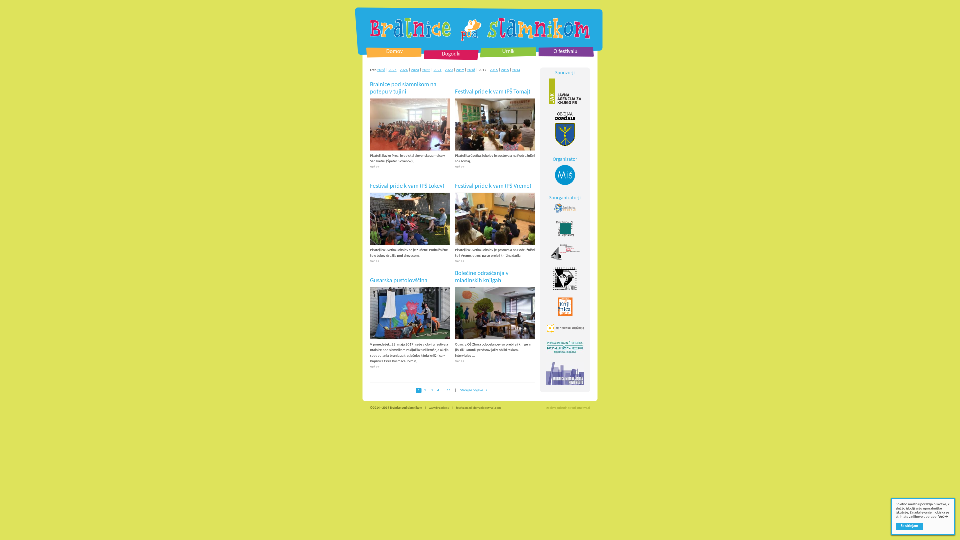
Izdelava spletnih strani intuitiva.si (568, 408)
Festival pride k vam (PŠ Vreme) (493, 186)
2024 (404, 70)
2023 (415, 70)
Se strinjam (909, 526)
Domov (394, 51)
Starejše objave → (473, 390)
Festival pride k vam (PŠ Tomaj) (492, 92)
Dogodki (451, 54)
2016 (494, 70)
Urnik (508, 51)
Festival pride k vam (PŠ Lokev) (407, 186)
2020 (449, 70)
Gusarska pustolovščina (399, 281)
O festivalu (566, 51)
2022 (426, 70)
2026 (381, 70)
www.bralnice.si (439, 408)
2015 (505, 70)
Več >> (375, 167)
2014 (516, 70)
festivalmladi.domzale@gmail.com (478, 408)
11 (449, 390)
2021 (438, 70)
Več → (943, 517)
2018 (471, 70)
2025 (392, 70)
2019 (460, 70)
